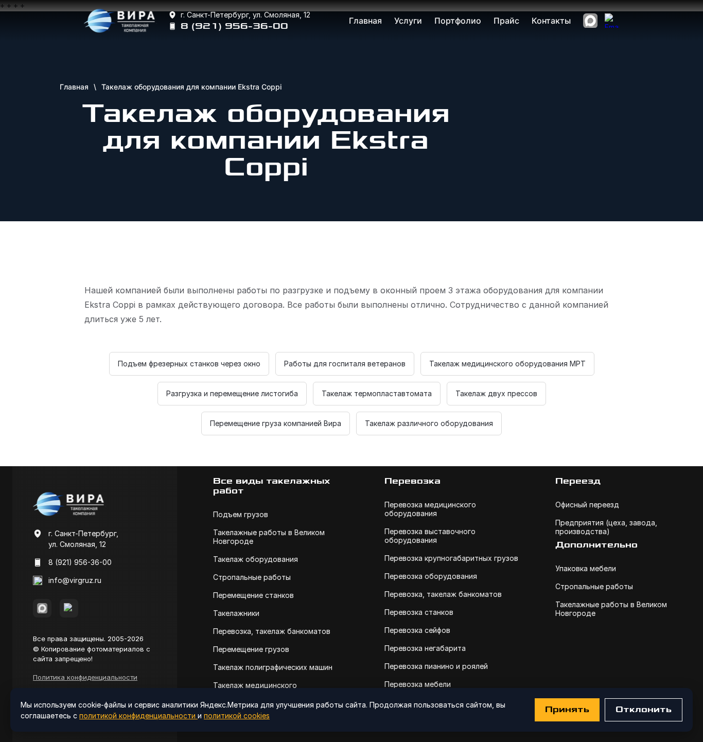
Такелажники (236, 613)
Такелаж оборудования (255, 559)
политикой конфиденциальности (138, 715)
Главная (365, 20)
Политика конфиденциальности (85, 677)
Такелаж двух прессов (496, 393)
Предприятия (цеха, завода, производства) (606, 527)
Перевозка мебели (417, 684)
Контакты (551, 20)
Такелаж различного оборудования (429, 423)
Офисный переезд (587, 504)
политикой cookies (237, 715)
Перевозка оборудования (430, 576)
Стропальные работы (252, 577)
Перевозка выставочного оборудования (430, 535)
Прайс (506, 20)
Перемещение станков (253, 595)
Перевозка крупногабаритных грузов (451, 558)
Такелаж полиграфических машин (272, 667)
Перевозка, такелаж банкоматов (271, 631)
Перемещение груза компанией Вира (275, 423)
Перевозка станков (418, 612)
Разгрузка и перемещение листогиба (232, 393)
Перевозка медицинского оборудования (430, 509)
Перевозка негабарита (425, 648)
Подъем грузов (240, 514)
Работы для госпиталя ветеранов (345, 363)
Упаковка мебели (585, 568)
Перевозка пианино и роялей (436, 666)
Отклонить (644, 709)
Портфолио (457, 20)
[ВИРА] (120, 20)
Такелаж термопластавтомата (377, 393)
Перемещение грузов (251, 649)
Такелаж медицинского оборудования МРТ (507, 363)
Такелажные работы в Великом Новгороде (269, 536)
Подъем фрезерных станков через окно (189, 363)
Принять (567, 709)
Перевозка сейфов (417, 630)
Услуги (408, 20)
